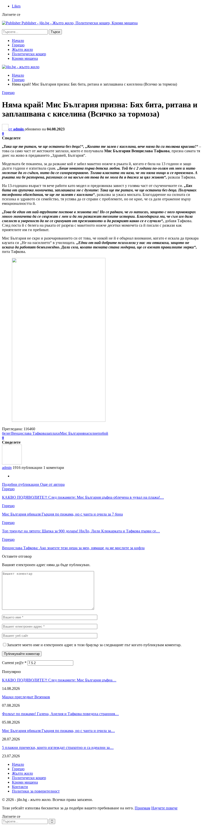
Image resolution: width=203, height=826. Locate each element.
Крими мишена (25, 58)
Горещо (18, 45)
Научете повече (164, 808)
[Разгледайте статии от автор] (12, 463)
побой (103, 433)
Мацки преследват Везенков (26, 697)
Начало (18, 40)
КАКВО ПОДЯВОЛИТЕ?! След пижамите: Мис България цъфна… (59, 680)
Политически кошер (29, 54)
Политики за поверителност (36, 791)
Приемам (142, 808)
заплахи (53, 433)
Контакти (20, 787)
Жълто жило (22, 49)
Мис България (72, 433)
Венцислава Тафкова (29, 433)
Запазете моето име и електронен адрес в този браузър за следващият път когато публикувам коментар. (94, 645)
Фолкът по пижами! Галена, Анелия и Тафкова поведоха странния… (60, 714)
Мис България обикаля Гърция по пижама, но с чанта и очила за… (58, 731)
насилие (91, 433)
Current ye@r (14, 663)
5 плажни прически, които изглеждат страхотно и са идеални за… (58, 747)
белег (6, 433)
